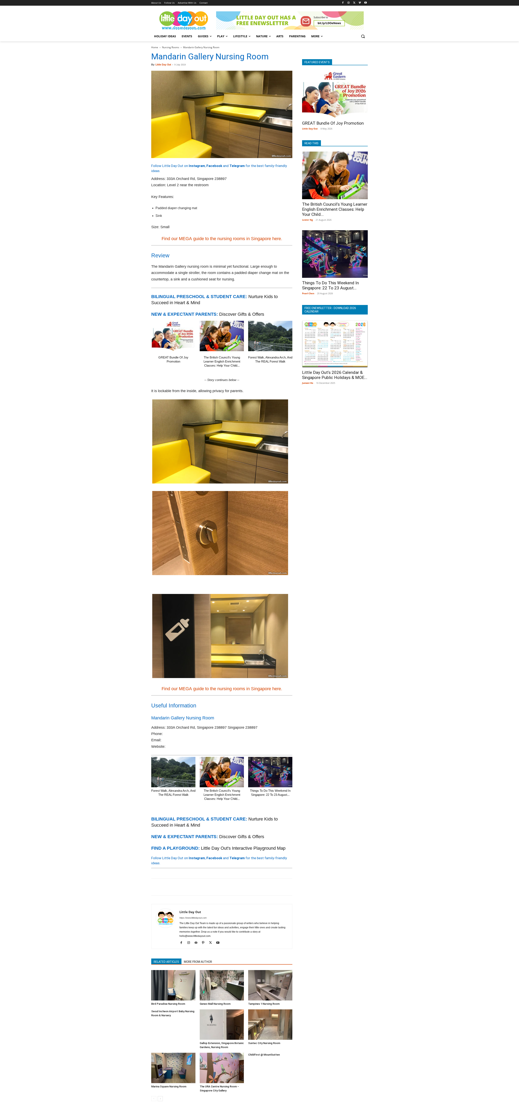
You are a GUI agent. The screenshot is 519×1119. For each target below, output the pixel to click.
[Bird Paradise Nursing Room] (173, 985)
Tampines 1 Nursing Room (264, 1003)
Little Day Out (163, 64)
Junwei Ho (307, 382)
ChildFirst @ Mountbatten (264, 1054)
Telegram (237, 166)
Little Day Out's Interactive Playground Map (243, 848)
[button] (363, 36)
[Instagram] (348, 3)
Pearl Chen (308, 293)
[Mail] (197, 942)
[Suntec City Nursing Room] (270, 1024)
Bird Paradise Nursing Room (168, 1003)
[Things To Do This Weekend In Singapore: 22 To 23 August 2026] (270, 772)
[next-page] (160, 1098)
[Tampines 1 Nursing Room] (270, 985)
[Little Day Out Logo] (183, 20)
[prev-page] (153, 1098)
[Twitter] (354, 3)
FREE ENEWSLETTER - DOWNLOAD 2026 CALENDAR (330, 309)
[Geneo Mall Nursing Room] (222, 985)
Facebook (214, 166)
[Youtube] (365, 3)
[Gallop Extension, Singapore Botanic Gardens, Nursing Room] (222, 1024)
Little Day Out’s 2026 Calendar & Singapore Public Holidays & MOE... (334, 375)
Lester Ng (307, 219)
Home (154, 47)
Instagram (197, 166)
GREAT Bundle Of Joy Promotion (333, 123)
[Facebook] (343, 3)
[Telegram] (211, 887)
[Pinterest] (174, 887)
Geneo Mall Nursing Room (215, 1003)
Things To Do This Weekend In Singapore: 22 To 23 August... (330, 285)
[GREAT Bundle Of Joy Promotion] (173, 336)
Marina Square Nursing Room (168, 1086)
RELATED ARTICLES (166, 961)
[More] (221, 887)
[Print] (202, 887)
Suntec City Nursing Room (264, 1043)
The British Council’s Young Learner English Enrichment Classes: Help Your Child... (222, 361)
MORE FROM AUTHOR (198, 961)
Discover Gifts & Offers (241, 314)
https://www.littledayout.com (193, 918)
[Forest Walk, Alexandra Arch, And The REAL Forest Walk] (270, 336)
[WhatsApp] (183, 887)
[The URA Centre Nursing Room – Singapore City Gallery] (222, 1068)
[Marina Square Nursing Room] (173, 1068)
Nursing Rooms (170, 47)
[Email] (193, 887)
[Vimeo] (359, 3)
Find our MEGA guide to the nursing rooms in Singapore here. (222, 238)
